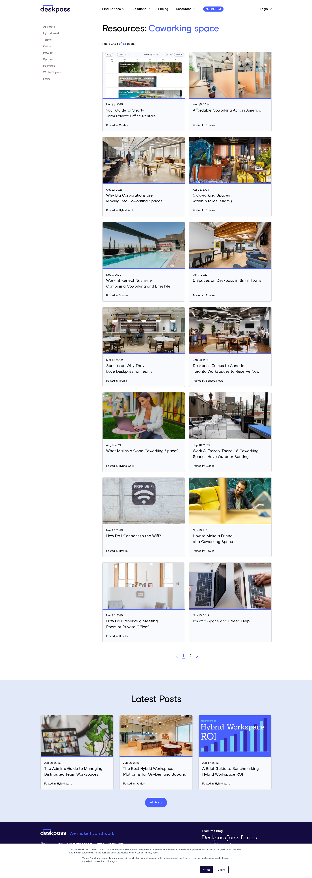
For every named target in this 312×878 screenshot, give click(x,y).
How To (48, 52)
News (46, 78)
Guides (48, 46)
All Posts (49, 26)
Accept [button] (206, 869)
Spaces (48, 59)
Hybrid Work (51, 33)
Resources (183, 9)
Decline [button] (222, 869)
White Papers (52, 72)
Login (264, 9)
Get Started (213, 9)
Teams (47, 39)
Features (49, 65)
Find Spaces (111, 9)
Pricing (163, 9)
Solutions (139, 9)
